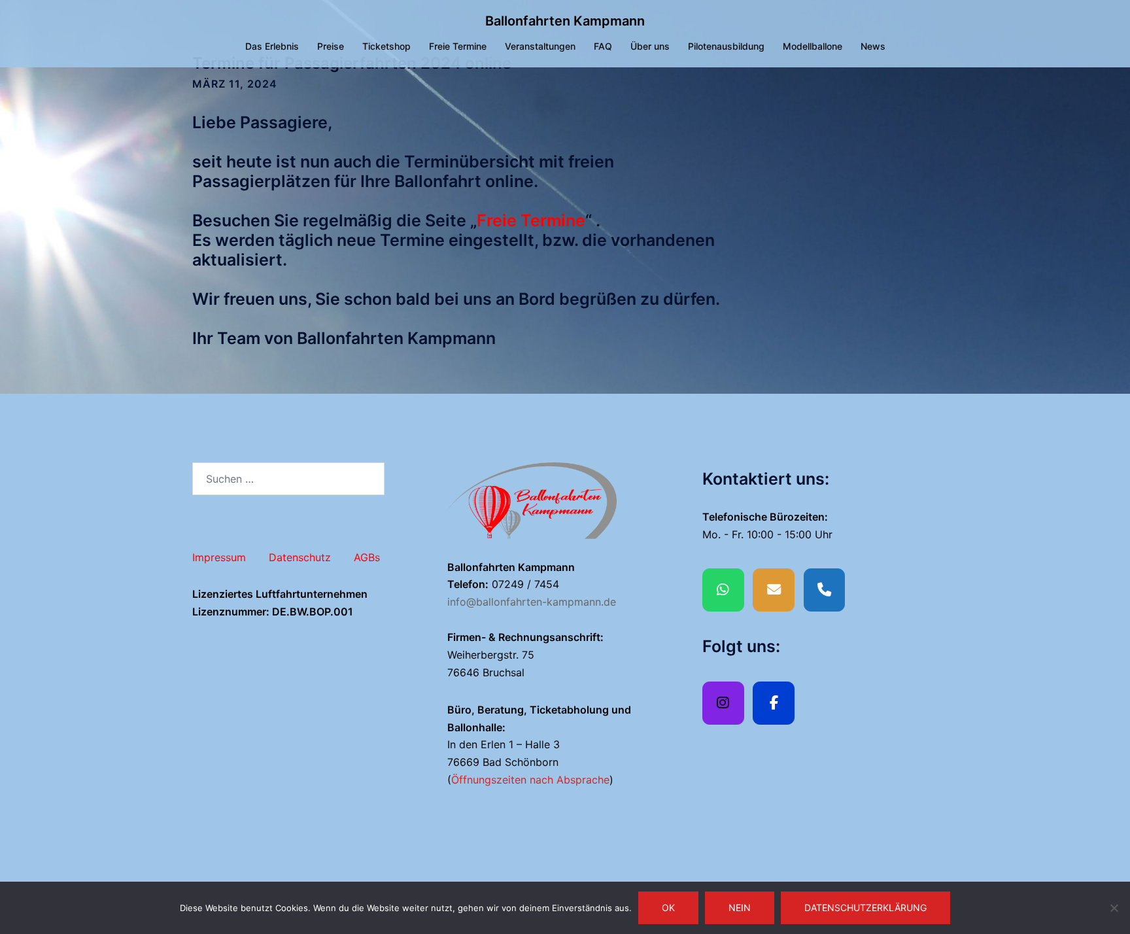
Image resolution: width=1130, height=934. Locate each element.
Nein (739, 907)
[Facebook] (774, 703)
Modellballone (812, 46)
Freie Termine (458, 46)
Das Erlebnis (272, 46)
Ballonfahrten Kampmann (565, 21)
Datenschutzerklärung (865, 907)
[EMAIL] (774, 590)
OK (668, 907)
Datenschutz (300, 557)
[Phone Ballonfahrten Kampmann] (825, 590)
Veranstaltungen (540, 46)
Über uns (650, 46)
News (873, 46)
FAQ (603, 46)
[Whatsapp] (723, 590)
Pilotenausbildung (726, 46)
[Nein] (1113, 907)
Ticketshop (386, 46)
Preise (330, 46)
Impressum (219, 557)
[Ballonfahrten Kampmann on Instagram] (723, 703)
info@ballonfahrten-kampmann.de (531, 601)
